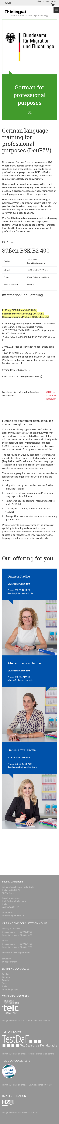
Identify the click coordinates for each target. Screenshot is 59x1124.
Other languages (10, 989)
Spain (4, 983)
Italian (5, 986)
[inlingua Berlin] (15, 11)
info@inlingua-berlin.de (13, 915)
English (5, 974)
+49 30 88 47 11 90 (47, 1)
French (5, 980)
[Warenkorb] (52, 5)
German (6, 977)
